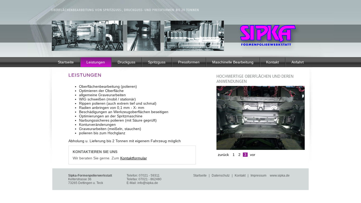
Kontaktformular (133, 158)
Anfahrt (297, 62)
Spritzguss (156, 62)
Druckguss (126, 62)
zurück (223, 155)
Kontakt (272, 62)
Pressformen (189, 62)
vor (252, 155)
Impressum (258, 175)
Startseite (66, 62)
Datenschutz (221, 175)
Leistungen (95, 62)
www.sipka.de (280, 175)
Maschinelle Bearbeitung (232, 62)
